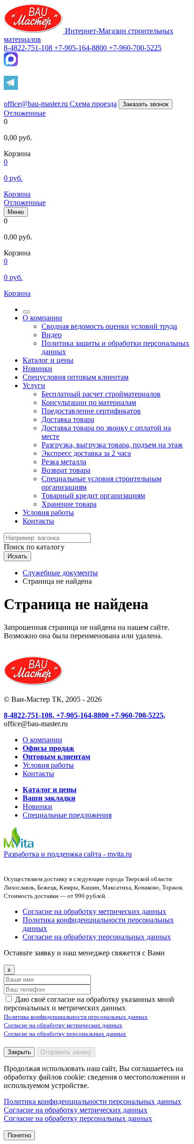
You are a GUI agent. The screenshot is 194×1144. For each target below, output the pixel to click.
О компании (42, 318)
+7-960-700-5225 (135, 48)
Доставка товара (67, 419)
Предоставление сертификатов (91, 411)
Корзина (17, 194)
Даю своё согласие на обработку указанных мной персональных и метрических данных (89, 1003)
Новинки (37, 369)
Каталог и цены (48, 360)
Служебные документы (60, 573)
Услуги (34, 385)
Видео (51, 335)
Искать (17, 556)
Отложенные (25, 113)
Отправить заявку (65, 1052)
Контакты (38, 521)
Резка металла (63, 462)
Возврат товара (65, 470)
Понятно (19, 1135)
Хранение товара (69, 504)
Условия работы (48, 512)
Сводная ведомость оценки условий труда (109, 326)
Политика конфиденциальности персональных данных (76, 1016)
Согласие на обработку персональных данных (97, 937)
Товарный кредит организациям (93, 496)
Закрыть (19, 1052)
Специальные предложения (67, 815)
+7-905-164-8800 (81, 48)
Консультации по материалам (88, 402)
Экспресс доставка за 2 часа (86, 453)
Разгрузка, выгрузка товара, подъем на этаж (112, 445)
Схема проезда (93, 104)
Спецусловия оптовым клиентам (76, 377)
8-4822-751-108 (29, 48)
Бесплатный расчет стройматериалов (101, 394)
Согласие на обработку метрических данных (94, 911)
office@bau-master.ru (37, 104)
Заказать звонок (145, 104)
